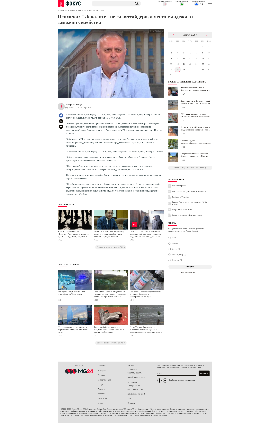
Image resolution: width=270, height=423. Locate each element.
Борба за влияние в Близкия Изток (187, 215)
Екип (130, 398)
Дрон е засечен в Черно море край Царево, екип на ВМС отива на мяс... (196, 102)
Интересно (102, 398)
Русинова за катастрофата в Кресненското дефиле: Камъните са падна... (195, 89)
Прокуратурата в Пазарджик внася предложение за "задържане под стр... (195, 128)
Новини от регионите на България (186, 82)
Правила (131, 403)
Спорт (100, 384)
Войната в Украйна (180, 197)
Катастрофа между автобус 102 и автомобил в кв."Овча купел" (71, 293)
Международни (104, 380)
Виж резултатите (188, 273)
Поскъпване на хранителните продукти (189, 191)
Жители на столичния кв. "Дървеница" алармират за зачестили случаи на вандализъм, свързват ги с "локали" (73, 234)
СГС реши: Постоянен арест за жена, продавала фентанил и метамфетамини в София (145, 294)
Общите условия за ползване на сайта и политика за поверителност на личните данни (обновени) (111, 411)
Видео (100, 403)
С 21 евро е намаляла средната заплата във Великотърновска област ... (196, 115)
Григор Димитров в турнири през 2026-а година (189, 203)
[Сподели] (61, 127)
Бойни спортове (179, 186)
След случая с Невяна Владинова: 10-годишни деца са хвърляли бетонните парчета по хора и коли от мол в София (110, 294)
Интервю (101, 394)
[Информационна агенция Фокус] (159, 380)
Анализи (101, 389)
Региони (101, 375)
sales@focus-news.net (136, 394)
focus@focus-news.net (136, 377)
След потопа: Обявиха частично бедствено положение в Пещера (194, 155)
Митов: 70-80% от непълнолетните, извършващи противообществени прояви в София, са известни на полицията (109, 234)
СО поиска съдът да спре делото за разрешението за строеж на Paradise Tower (73, 329)
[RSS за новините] (165, 380)
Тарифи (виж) (134, 385)
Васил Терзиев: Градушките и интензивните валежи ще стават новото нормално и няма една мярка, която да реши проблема (145, 330)
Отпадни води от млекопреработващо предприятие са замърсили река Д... (196, 141)
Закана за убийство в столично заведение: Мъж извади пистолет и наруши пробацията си (109, 329)
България (101, 371)
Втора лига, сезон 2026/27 (183, 209)
